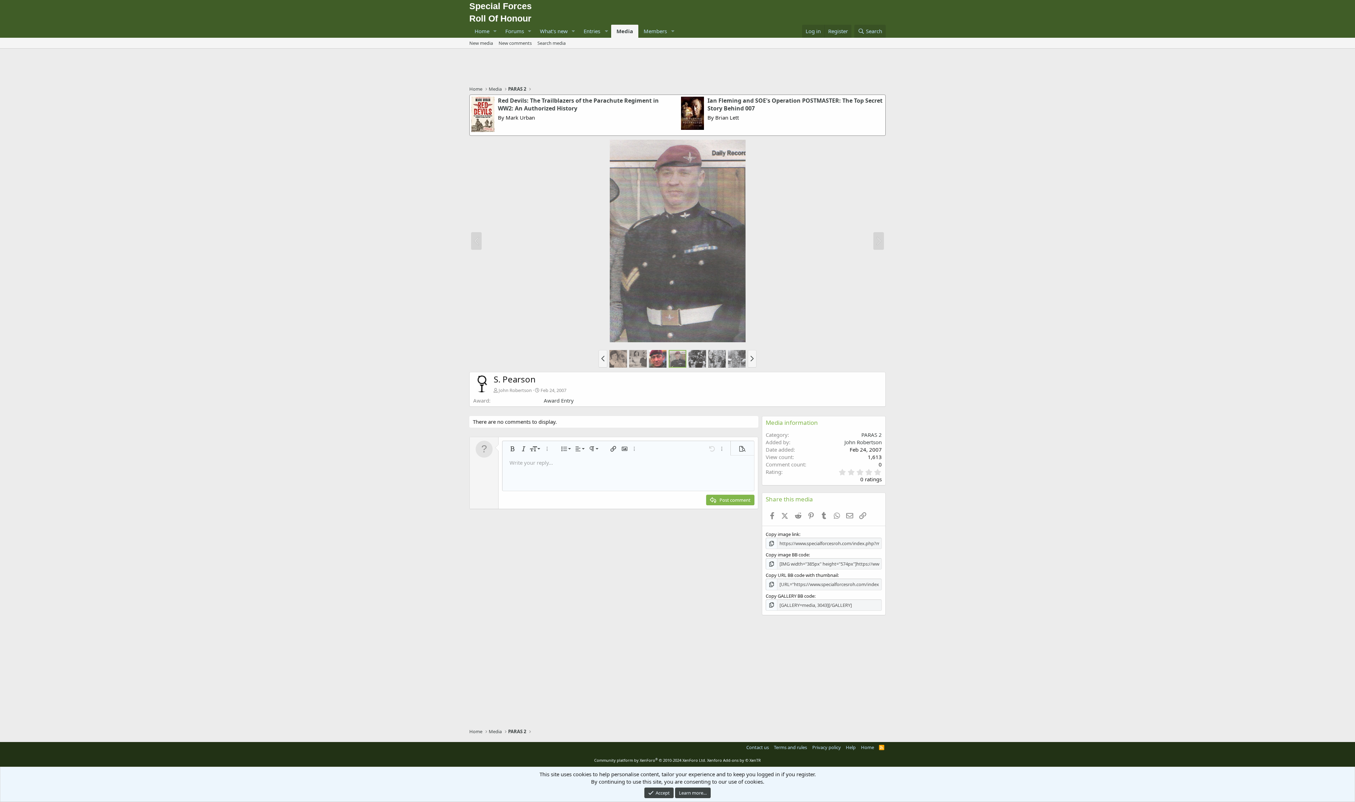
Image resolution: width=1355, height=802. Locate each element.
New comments (515, 43)
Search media (551, 43)
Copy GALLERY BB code (790, 596)
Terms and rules (790, 747)
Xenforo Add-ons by (734, 760)
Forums (514, 31)
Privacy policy (826, 747)
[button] (495, 31)
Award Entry (559, 400)
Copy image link (782, 534)
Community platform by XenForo (650, 760)
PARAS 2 (871, 434)
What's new (554, 31)
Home (482, 31)
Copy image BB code (787, 554)
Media (624, 31)
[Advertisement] (677, 68)
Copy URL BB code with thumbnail (802, 575)
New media (481, 43)
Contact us (757, 747)
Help (851, 747)
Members (655, 31)
